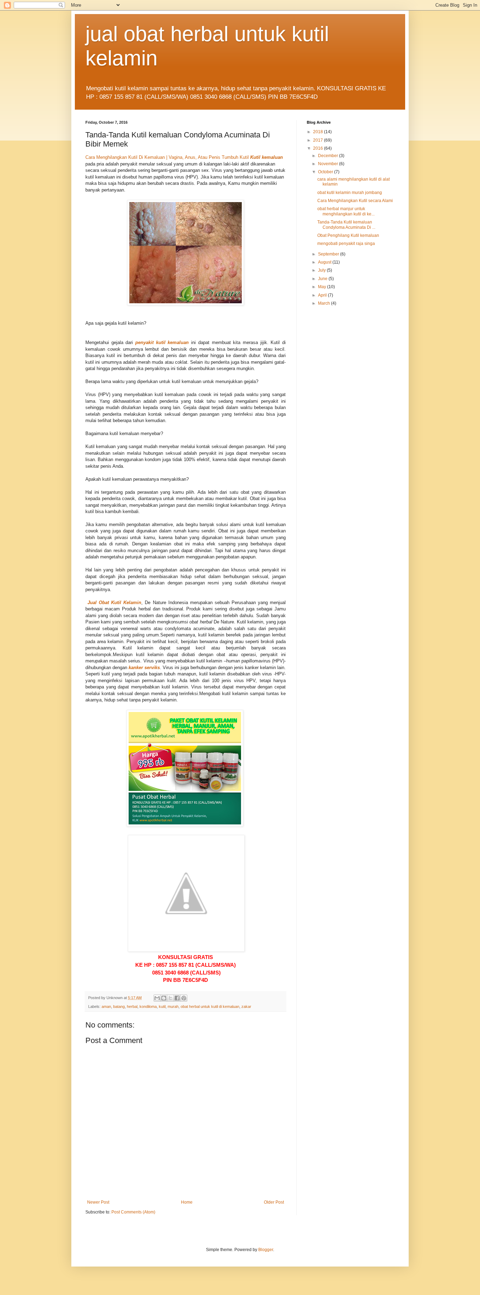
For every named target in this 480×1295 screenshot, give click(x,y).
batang (119, 1006)
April (323, 295)
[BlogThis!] (163, 998)
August (325, 262)
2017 (318, 140)
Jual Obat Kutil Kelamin (114, 602)
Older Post (274, 1202)
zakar (246, 1006)
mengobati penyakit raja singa (346, 243)
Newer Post (98, 1202)
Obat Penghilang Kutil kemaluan (348, 235)
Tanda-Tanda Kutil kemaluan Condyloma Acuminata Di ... (346, 224)
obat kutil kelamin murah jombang (349, 192)
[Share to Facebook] (177, 998)
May (322, 286)
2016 (318, 148)
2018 (318, 131)
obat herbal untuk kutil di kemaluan (210, 1006)
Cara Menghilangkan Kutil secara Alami (355, 200)
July (322, 270)
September (329, 254)
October (326, 171)
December (328, 155)
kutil (162, 1006)
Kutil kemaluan (266, 157)
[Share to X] (170, 998)
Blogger (265, 1249)
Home (187, 1202)
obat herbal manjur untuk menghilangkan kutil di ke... (346, 211)
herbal (132, 1006)
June (323, 278)
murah (173, 1006)
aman (106, 1006)
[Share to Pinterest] (183, 998)
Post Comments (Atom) (133, 1212)
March (324, 303)
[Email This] (157, 998)
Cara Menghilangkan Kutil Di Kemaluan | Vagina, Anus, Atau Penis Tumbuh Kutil (167, 157)
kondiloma (148, 1006)
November (328, 163)
